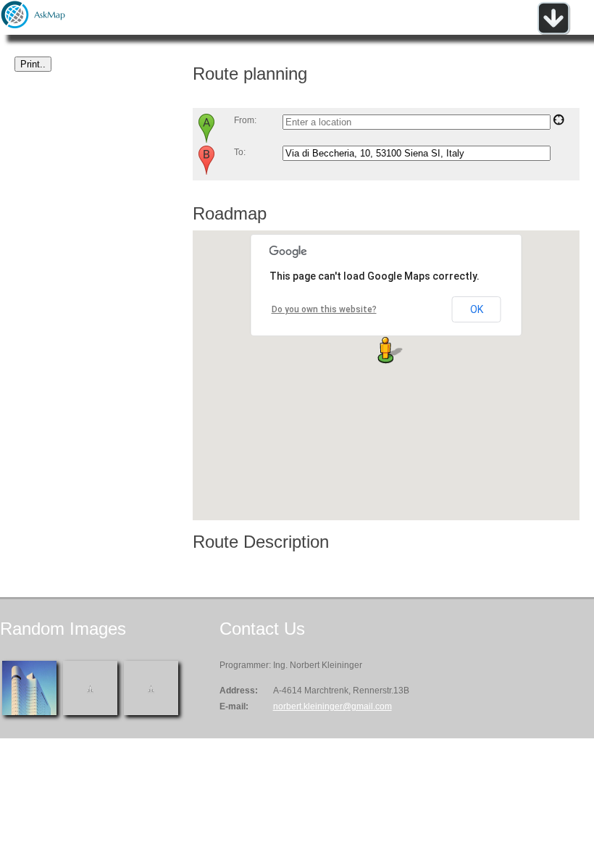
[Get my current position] (558, 122)
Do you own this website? (324, 309)
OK (476, 309)
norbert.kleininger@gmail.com (332, 706)
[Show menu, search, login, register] (553, 32)
